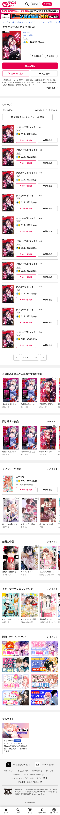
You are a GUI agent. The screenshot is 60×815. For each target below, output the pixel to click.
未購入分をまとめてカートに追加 (29, 117)
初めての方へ (8, 771)
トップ (6, 813)
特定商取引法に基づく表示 (30, 782)
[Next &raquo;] (43, 357)
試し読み (46, 73)
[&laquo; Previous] (16, 357)
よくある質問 (23, 771)
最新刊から (53, 110)
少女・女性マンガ (30, 35)
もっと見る (50, 422)
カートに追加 (17, 73)
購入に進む (30, 66)
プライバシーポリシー (33, 774)
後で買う (52, 56)
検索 (18, 813)
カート (30, 813)
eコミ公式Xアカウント (19, 765)
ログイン (35, 4)
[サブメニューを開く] (56, 4)
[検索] (27, 4)
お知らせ (49, 771)
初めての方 (42, 813)
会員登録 (47, 4)
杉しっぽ (26, 32)
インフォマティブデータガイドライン (27, 778)
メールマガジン (48, 765)
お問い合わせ (37, 771)
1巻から (41, 110)
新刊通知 (37, 56)
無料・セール (54, 813)
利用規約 (16, 774)
